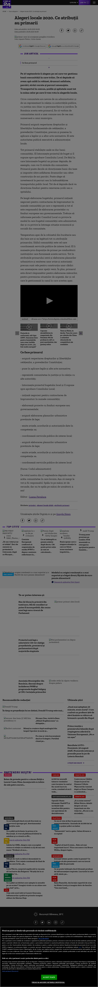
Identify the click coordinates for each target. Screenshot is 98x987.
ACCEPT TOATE (49, 977)
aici (80, 947)
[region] (49, 957)
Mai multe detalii (43, 938)
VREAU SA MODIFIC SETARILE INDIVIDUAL (48, 982)
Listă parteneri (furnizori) (10, 971)
